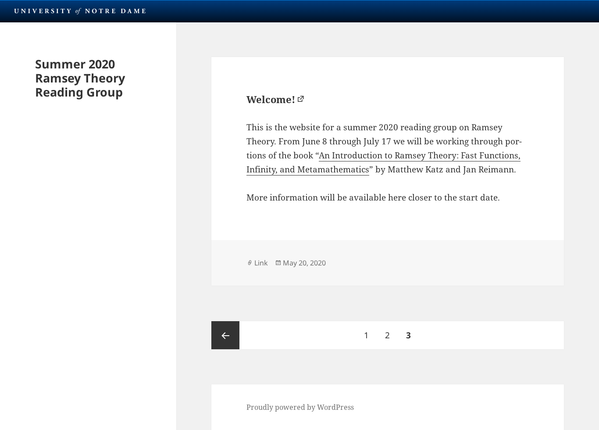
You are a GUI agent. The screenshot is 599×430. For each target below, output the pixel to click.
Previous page (225, 335)
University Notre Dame (80, 11)
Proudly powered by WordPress (300, 407)
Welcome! (270, 99)
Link (261, 263)
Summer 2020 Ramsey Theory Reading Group (80, 78)
